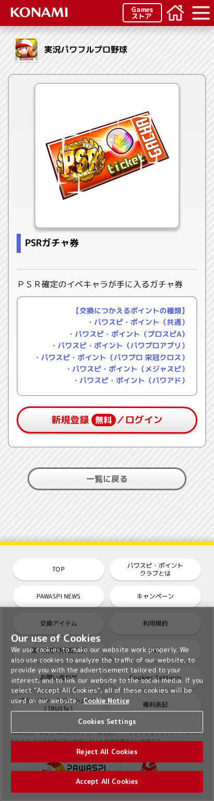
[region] (107, 704)
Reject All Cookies (106, 751)
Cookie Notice (106, 700)
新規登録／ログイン (107, 419)
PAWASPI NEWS (58, 596)
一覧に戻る (107, 479)
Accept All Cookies (107, 781)
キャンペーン (155, 596)
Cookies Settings (107, 721)
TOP (58, 569)
